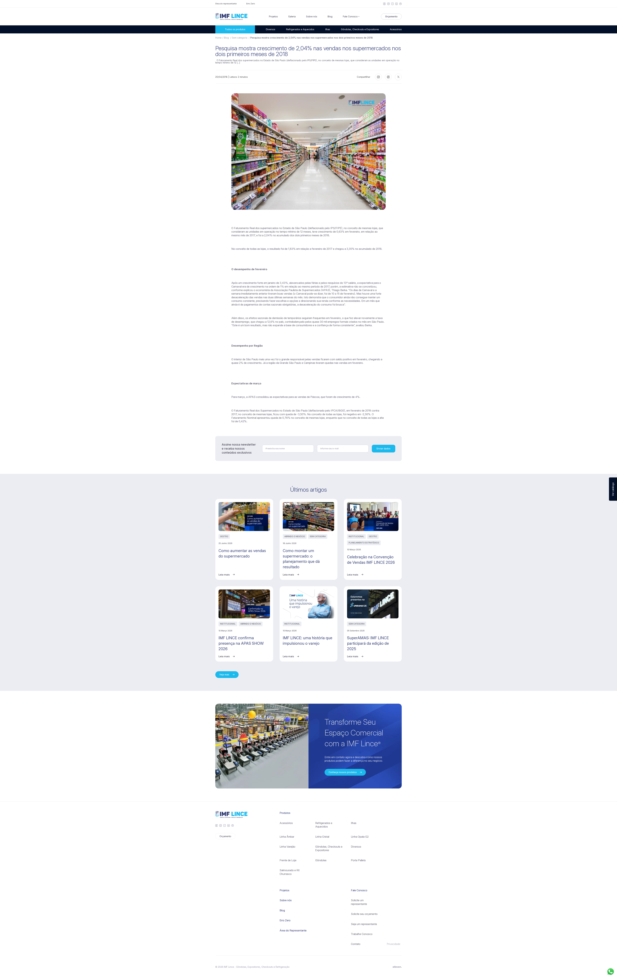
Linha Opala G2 (360, 836)
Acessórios (396, 29)
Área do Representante (293, 930)
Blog (330, 16)
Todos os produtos (235, 29)
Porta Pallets (358, 860)
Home (218, 37)
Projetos (273, 16)
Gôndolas (320, 860)
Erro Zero (250, 3)
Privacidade (393, 944)
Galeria (292, 16)
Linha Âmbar (287, 836)
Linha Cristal (322, 836)
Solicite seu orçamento (364, 914)
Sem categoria (240, 37)
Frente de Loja (288, 860)
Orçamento (391, 16)
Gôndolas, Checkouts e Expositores (360, 29)
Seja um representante (364, 924)
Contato (355, 944)
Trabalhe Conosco (361, 934)
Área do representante (226, 3)
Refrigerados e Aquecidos (300, 29)
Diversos (270, 29)
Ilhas (327, 29)
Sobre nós (311, 16)
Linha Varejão (287, 846)
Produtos (285, 812)
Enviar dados (383, 448)
